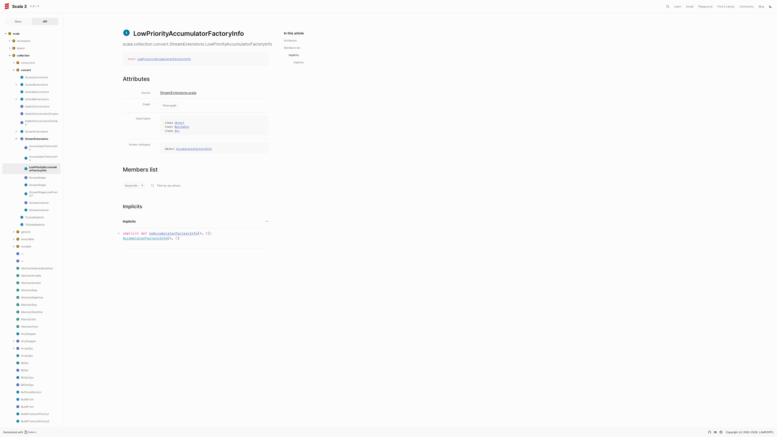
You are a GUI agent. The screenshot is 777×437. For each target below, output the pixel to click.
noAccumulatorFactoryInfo (173, 233)
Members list (292, 47)
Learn (677, 6)
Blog (761, 6)
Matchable (182, 126)
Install (689, 6)
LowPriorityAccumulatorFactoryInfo (164, 59)
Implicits (294, 55)
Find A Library (726, 6)
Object (179, 122)
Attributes (290, 40)
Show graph (169, 105)
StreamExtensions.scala (178, 93)
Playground (705, 6)
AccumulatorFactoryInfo (194, 149)
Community (747, 6)
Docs (18, 21)
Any (177, 131)
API (45, 21)
